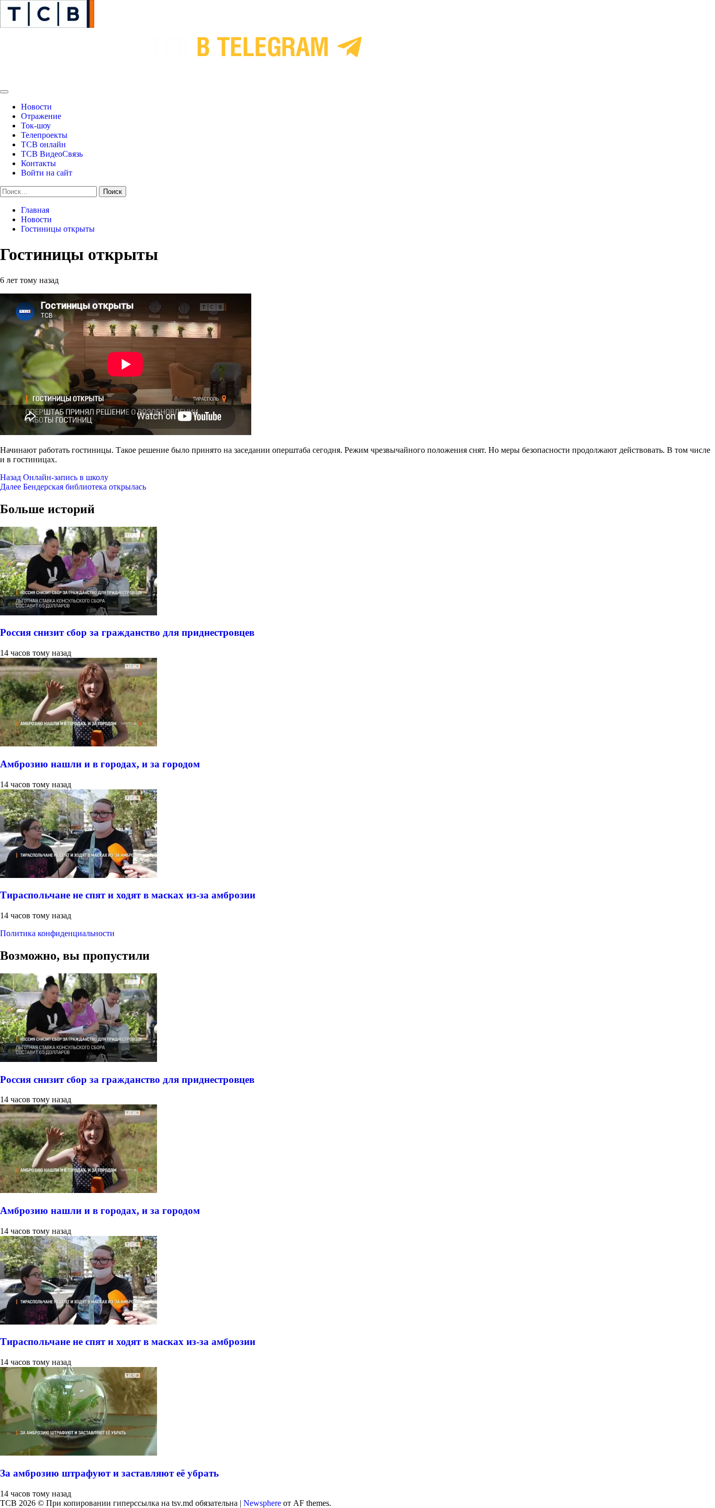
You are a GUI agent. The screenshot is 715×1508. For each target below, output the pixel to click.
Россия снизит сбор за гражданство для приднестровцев (127, 632)
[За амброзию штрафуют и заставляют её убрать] (78, 1452)
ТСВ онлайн (43, 144)
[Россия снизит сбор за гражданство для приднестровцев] (78, 612)
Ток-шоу (36, 125)
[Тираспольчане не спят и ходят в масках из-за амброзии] (78, 875)
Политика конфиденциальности (57, 933)
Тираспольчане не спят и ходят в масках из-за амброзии (127, 895)
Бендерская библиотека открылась (73, 486)
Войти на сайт (46, 172)
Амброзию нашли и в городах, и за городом (100, 763)
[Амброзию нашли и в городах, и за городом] (78, 743)
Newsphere (262, 1503)
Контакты (38, 163)
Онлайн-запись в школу (54, 477)
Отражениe (41, 116)
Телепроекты (44, 135)
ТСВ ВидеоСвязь (52, 153)
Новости (36, 106)
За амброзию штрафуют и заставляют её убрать (109, 1473)
